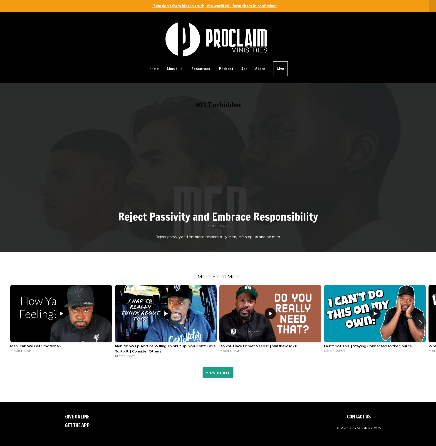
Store (260, 68)
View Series (218, 372)
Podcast (226, 68)
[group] (61, 320)
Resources (201, 68)
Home (154, 68)
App (244, 68)
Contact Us (359, 416)
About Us (175, 68)
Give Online (77, 416)
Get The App (77, 425)
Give (280, 68)
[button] (420, 323)
